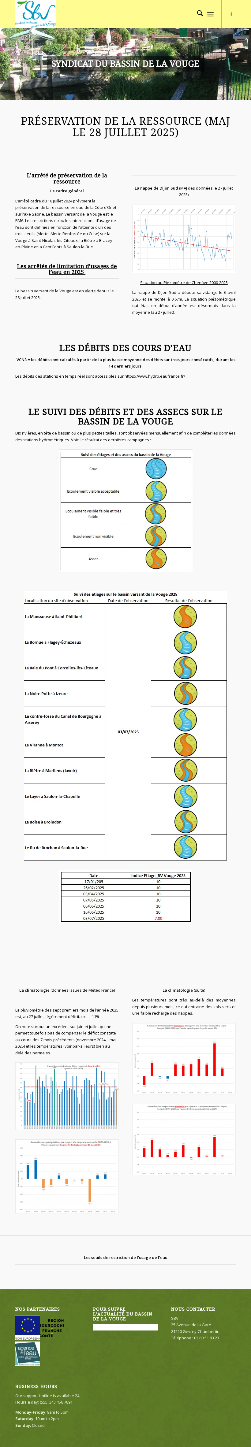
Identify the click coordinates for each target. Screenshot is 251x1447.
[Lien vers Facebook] (231, 14)
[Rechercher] (197, 14)
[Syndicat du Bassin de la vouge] (35, 14)
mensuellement (163, 433)
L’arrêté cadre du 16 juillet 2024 (43, 201)
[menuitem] (197, 14)
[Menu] (210, 14)
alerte (90, 291)
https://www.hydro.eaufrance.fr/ (155, 376)
